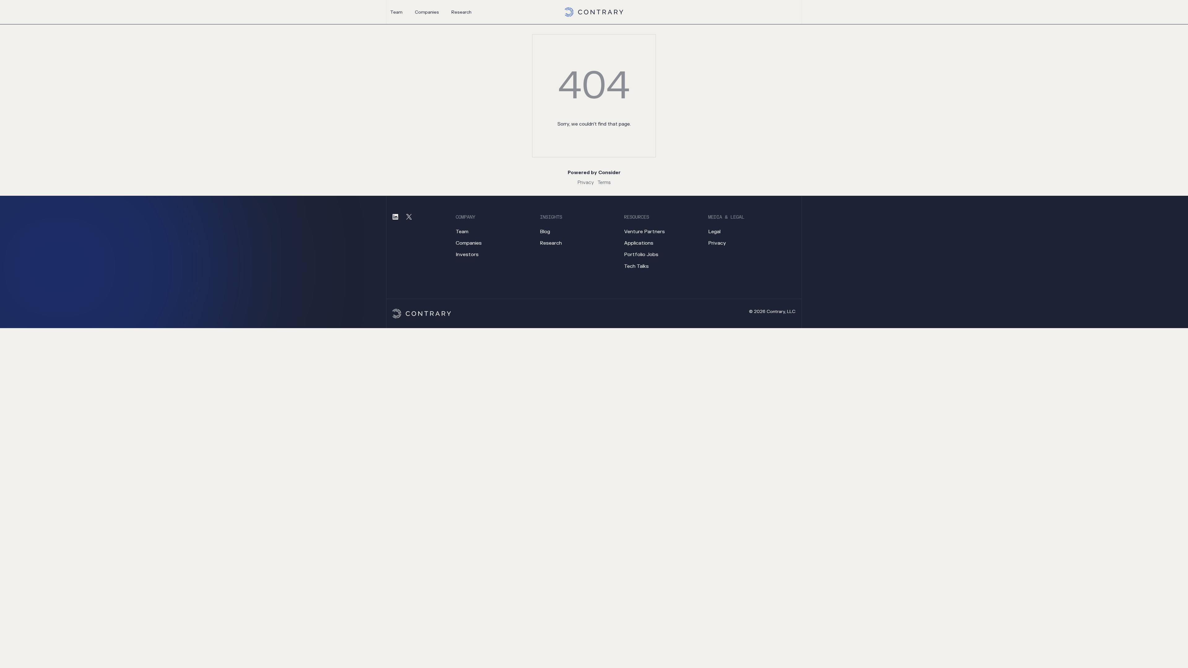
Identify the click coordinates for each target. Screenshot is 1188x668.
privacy (717, 243)
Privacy (586, 183)
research (461, 12)
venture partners (644, 232)
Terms (604, 183)
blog (545, 232)
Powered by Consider (594, 173)
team (396, 12)
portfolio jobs (641, 254)
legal (714, 232)
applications (638, 243)
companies (427, 12)
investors (467, 254)
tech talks (636, 266)
